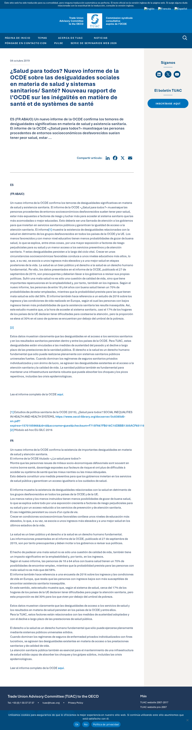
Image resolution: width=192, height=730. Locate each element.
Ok (77, 724)
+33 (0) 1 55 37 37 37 (23, 702)
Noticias (101, 37)
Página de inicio (17, 37)
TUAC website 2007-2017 (154, 702)
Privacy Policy (75, 702)
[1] (50, 229)
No (86, 724)
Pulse (58, 43)
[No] (187, 720)
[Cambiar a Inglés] (149, 8)
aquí (60, 394)
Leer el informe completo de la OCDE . (37, 668)
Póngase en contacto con (26, 43)
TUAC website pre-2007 (153, 707)
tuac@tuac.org (51, 702)
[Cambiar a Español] (181, 8)
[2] (12, 327)
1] (12, 412)
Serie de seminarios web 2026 (94, 43)
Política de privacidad (106, 724)
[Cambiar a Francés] (164, 8)
